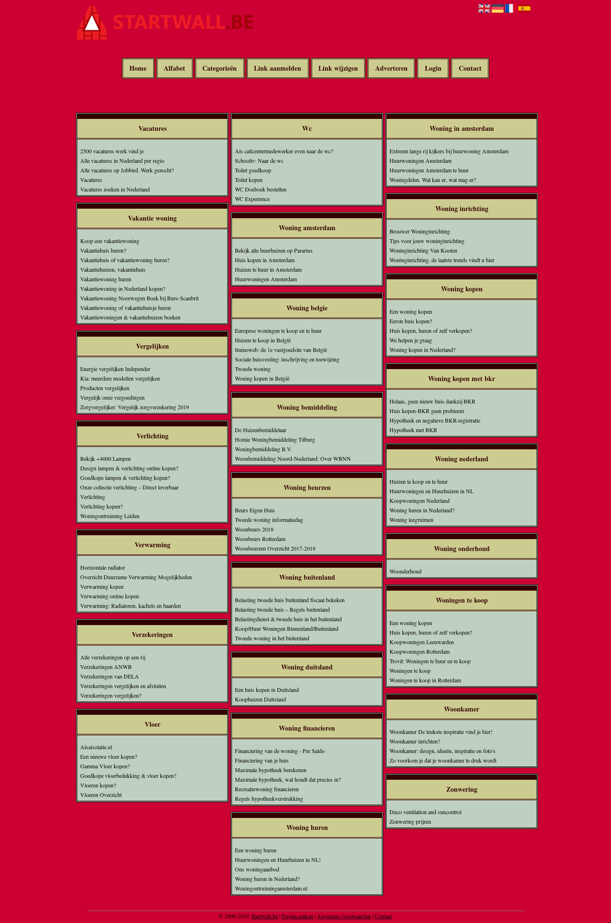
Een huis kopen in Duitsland (267, 689)
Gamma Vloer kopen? (105, 766)
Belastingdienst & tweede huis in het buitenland (288, 619)
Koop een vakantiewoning (109, 240)
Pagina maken (297, 916)
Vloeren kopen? (98, 785)
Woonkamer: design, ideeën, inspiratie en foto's (442, 750)
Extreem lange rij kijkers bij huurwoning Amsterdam (449, 151)
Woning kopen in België (262, 378)
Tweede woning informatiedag (269, 519)
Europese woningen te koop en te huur (278, 330)
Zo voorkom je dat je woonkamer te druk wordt (443, 760)
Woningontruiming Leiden (109, 516)
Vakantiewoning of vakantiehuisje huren (125, 307)
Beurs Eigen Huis (255, 510)
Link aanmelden (277, 69)
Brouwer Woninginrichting (420, 231)
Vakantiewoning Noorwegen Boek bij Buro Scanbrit (139, 298)
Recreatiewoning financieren (267, 789)
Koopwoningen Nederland (420, 500)
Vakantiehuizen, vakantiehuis (113, 269)
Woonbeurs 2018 (254, 529)
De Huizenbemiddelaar (260, 430)
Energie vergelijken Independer (115, 368)
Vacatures (91, 179)
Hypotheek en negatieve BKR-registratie (435, 420)
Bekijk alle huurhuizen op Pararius (274, 250)
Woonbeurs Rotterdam (260, 538)
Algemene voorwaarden (344, 916)
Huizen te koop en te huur (419, 481)
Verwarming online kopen (109, 596)
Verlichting (92, 496)
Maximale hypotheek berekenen (270, 770)
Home (138, 69)
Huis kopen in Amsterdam (265, 260)
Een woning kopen (411, 311)
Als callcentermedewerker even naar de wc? (284, 151)
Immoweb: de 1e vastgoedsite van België (281, 349)
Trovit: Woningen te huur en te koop (430, 661)
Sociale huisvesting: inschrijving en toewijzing (287, 359)
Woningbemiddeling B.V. (263, 449)
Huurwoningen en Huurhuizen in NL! (278, 859)
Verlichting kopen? (101, 506)
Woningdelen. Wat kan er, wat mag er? (433, 179)
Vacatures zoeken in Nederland (115, 189)
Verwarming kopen (102, 586)
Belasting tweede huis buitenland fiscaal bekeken (290, 600)
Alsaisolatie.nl (96, 747)
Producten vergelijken (104, 388)
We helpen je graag (411, 340)
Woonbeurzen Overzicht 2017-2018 (275, 548)
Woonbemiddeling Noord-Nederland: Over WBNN (293, 458)
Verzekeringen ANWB (106, 666)
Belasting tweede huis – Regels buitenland (282, 609)
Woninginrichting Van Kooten (423, 250)
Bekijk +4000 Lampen (105, 458)
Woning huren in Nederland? (267, 878)
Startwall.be (264, 916)
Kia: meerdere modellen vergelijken (120, 378)
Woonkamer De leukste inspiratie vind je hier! (441, 731)
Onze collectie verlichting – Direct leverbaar (129, 487)
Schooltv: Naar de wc (259, 160)
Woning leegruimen (411, 519)
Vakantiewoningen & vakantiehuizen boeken (130, 317)
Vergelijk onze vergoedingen (112, 397)
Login (433, 69)
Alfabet (174, 69)
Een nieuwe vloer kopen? (108, 756)
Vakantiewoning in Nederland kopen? (122, 288)
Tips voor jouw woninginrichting (427, 240)
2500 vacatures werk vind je (112, 151)
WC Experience (252, 198)
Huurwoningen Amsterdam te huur (429, 170)
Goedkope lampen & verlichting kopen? (125, 477)
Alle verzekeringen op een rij (112, 657)
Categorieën (219, 69)
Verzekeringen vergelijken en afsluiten (123, 686)
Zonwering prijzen (410, 821)
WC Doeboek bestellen (260, 189)
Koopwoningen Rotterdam (420, 651)
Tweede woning (253, 368)
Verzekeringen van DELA (109, 676)
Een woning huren (255, 850)
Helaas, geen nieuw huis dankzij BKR (432, 401)
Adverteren (391, 69)
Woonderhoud (405, 571)
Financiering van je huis (262, 760)
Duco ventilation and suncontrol (426, 812)
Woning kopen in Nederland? (422, 349)
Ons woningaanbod (257, 869)
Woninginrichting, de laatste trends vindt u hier (442, 260)
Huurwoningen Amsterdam (266, 279)
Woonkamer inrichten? (415, 741)
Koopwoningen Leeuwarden (422, 642)
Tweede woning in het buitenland (272, 638)
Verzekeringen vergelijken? (110, 695)
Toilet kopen (249, 179)
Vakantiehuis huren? (103, 250)
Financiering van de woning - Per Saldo (280, 750)
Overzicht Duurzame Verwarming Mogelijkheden (136, 577)
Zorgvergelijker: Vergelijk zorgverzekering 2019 (134, 407)
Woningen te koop (410, 670)
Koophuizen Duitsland (260, 699)
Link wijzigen (338, 69)
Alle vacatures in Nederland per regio (122, 160)
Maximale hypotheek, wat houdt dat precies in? (288, 779)
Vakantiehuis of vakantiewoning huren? (124, 260)
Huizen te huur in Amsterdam (268, 269)
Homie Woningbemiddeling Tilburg (275, 439)
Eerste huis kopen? (411, 321)
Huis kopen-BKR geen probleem (427, 410)
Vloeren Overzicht (101, 794)
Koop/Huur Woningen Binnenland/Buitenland (286, 628)
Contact (470, 69)
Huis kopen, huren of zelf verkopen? (431, 330)
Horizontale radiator (102, 567)
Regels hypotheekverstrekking (269, 798)
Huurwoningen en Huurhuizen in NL (432, 491)
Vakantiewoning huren (105, 279)
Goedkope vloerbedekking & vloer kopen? (128, 775)
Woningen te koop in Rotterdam (425, 680)
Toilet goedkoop (253, 170)
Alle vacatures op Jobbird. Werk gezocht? (127, 170)
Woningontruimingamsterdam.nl (271, 888)
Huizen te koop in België (263, 340)
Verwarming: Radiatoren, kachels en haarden (130, 605)
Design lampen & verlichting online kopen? (129, 468)
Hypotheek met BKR (413, 430)
